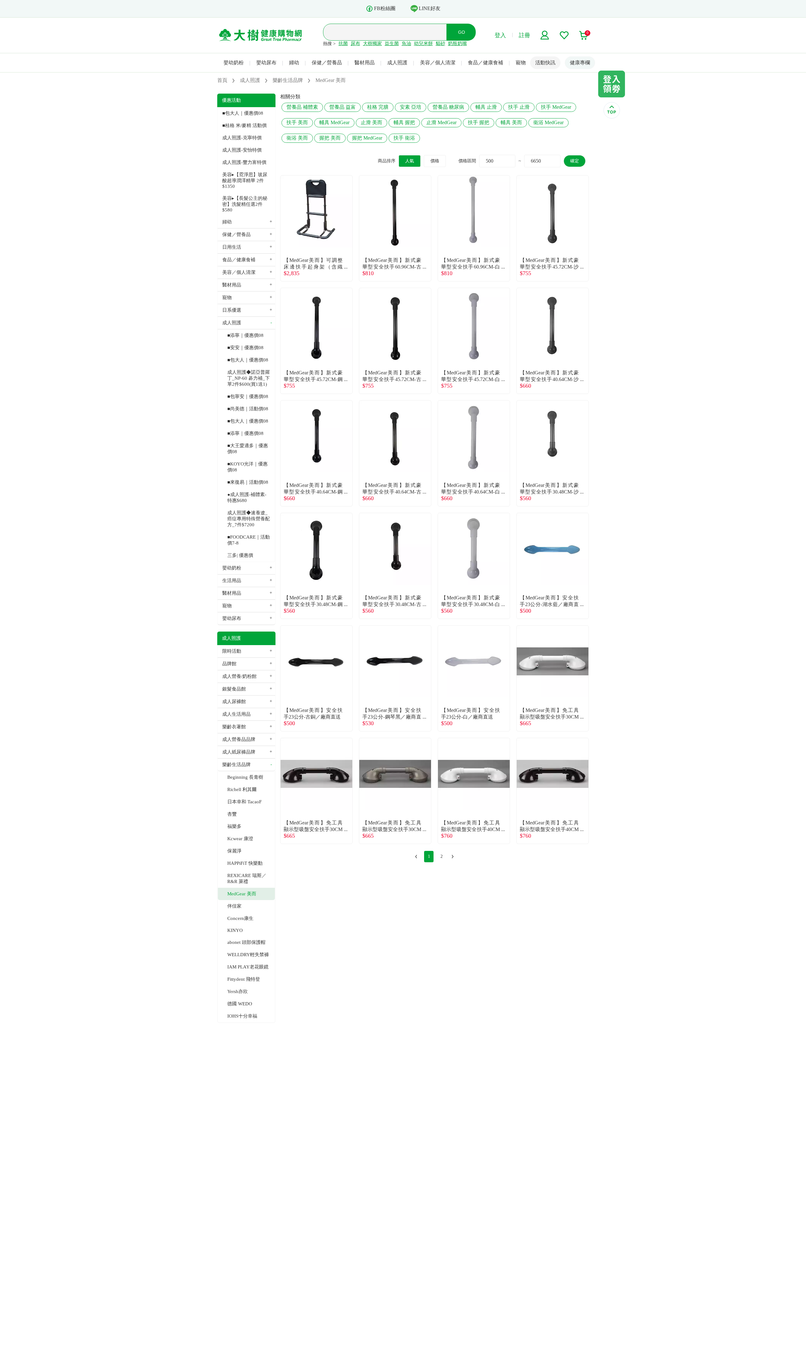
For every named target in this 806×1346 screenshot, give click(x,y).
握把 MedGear (367, 138)
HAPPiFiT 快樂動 (245, 863)
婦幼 (294, 62)
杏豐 (232, 814)
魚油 (406, 43)
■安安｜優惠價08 (245, 347)
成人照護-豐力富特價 (244, 162)
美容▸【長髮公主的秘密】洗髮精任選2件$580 (244, 204)
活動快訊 (545, 62)
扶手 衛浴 (404, 138)
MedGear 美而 (241, 893)
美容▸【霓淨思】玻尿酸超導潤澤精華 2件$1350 (244, 180)
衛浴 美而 (297, 138)
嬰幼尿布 (266, 62)
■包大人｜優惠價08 (242, 113)
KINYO (235, 930)
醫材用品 (365, 62)
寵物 (521, 62)
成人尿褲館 (234, 701)
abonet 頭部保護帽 (246, 942)
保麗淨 (234, 850)
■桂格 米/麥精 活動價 (244, 125)
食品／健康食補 (485, 62)
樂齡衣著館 (234, 726)
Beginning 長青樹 (245, 777)
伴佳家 (234, 906)
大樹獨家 (372, 43)
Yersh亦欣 (237, 991)
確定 (574, 161)
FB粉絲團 (384, 8)
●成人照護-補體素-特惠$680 (246, 497)
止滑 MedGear (441, 122)
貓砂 (440, 43)
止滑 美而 (371, 122)
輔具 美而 (511, 122)
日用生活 (231, 247)
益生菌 (392, 43)
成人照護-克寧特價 (242, 137)
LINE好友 (429, 8)
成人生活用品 (236, 714)
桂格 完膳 (378, 107)
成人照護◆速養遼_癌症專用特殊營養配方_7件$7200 (248, 518)
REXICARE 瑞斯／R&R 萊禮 (246, 878)
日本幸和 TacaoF (244, 801)
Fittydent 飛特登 (243, 979)
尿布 (355, 43)
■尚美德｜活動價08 (247, 408)
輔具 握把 (404, 122)
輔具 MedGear (334, 122)
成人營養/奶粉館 (239, 676)
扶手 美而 (297, 122)
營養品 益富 (342, 107)
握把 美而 (330, 138)
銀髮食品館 (234, 688)
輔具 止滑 (486, 107)
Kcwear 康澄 (240, 838)
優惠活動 (231, 100)
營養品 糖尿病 (448, 107)
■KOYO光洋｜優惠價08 (247, 466)
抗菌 (343, 43)
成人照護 (397, 62)
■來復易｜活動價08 (247, 482)
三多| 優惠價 (240, 555)
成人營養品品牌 (238, 739)
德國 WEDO (239, 1003)
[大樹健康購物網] (260, 35)
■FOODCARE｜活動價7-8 (248, 540)
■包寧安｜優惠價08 (247, 396)
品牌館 (229, 663)
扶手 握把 (478, 122)
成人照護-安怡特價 (242, 150)
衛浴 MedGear (548, 122)
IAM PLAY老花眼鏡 (248, 966)
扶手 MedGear (556, 107)
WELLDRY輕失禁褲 (248, 954)
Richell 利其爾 (242, 789)
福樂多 (234, 826)
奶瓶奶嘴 (457, 43)
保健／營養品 (327, 62)
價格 (434, 161)
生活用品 (231, 580)
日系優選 (231, 310)
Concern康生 (240, 918)
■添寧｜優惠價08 (245, 335)
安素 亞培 (410, 107)
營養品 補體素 (302, 107)
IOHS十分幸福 (242, 1016)
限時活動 (231, 651)
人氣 (409, 161)
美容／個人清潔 (437, 62)
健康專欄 (580, 62)
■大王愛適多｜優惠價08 (247, 448)
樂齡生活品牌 (236, 764)
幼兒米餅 (423, 43)
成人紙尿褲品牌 (238, 751)
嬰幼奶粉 (234, 62)
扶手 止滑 (519, 107)
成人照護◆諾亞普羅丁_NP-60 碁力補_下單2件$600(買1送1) (248, 378)
